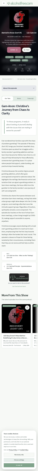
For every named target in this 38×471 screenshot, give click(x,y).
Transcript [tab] (30, 99)
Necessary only (19, 455)
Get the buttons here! (19, 286)
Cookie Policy (24, 450)
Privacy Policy (13, 450)
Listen (12, 50)
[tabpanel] (19, 174)
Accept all (19, 465)
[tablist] (19, 98)
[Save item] (27, 307)
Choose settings (19, 460)
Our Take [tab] (7, 99)
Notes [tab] (19, 99)
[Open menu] (4, 3)
